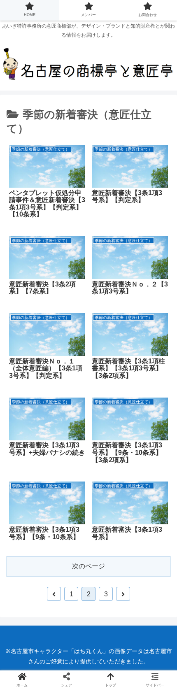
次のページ (88, 566)
